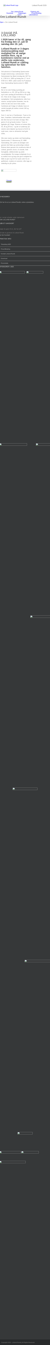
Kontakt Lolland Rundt (8, 254)
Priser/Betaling (5, 249)
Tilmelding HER (6, 244)
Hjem (1, 22)
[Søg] (46, 14)
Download (4, 258)
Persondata (4, 263)
